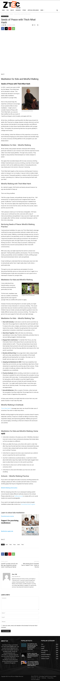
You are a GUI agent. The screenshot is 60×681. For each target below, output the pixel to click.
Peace (14, 544)
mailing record (18, 496)
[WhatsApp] (13, 28)
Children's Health (9, 14)
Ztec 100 (4, 25)
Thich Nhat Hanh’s (6, 408)
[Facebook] (2, 28)
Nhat (11, 544)
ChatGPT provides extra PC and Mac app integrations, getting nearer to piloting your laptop (9, 565)
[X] (6, 28)
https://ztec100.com (16, 576)
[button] (57, 10)
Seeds (18, 544)
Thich (22, 544)
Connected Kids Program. (28, 504)
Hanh (7, 544)
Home (2, 14)
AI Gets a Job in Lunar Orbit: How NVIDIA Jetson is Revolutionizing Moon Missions (33, 655)
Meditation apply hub (7, 531)
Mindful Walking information (9, 488)
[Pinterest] (9, 28)
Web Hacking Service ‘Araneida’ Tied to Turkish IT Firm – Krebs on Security (30, 565)
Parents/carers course (7, 516)
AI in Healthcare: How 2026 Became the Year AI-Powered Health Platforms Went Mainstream (32, 646)
